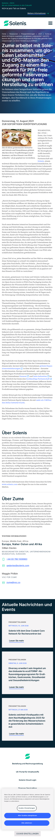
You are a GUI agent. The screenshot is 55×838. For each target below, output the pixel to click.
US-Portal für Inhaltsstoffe (27, 772)
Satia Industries (40, 376)
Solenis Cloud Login (27, 780)
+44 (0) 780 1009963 (17, 559)
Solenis (41, 161)
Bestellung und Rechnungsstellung (27, 763)
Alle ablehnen (26, 823)
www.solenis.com (9, 484)
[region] (27, 809)
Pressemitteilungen (28, 34)
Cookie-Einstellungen (27, 833)
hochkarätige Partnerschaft (38, 379)
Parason (22, 376)
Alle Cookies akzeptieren (27, 815)
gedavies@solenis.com (18, 565)
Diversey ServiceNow (27, 788)
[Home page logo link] (27, 756)
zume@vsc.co (13, 582)
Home (4, 34)
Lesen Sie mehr (16, 640)
